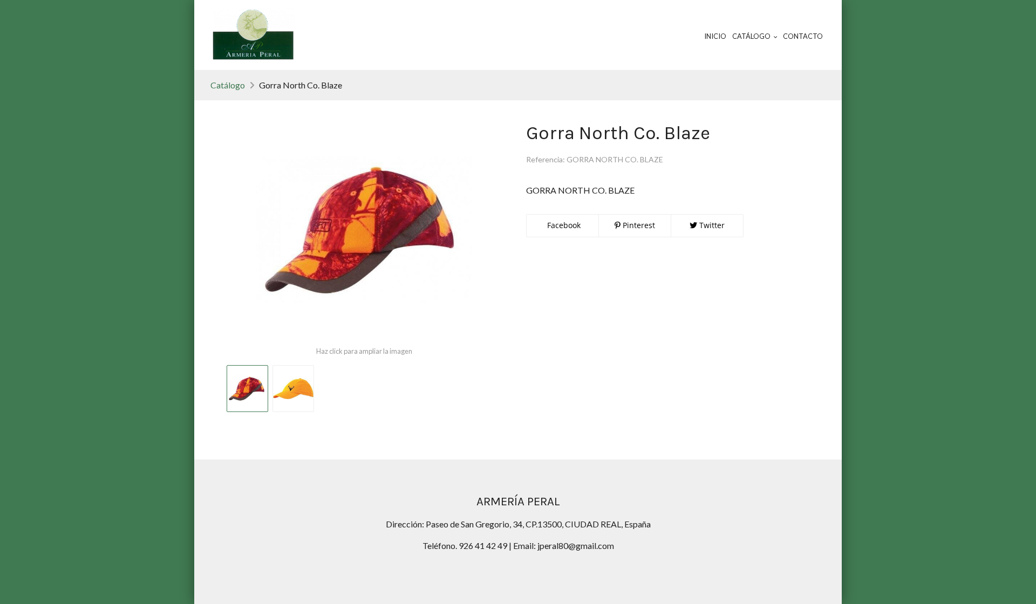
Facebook (563, 225)
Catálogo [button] (752, 36)
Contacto (803, 36)
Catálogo (227, 85)
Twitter (711, 225)
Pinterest (638, 225)
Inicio (715, 36)
